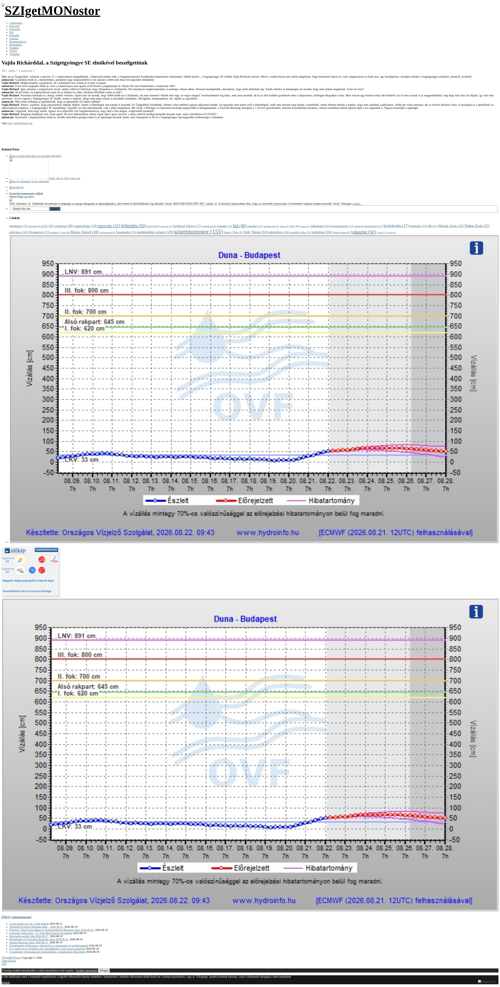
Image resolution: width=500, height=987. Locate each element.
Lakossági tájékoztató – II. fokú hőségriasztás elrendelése (40, 933)
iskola (284, 226)
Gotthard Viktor (187, 226)
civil (9, 123)
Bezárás (6, 982)
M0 (433, 226)
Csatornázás (15, 22)
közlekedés (396, 226)
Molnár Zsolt (451, 226)
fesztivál (153, 226)
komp (359, 226)
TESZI (13, 51)
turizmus (322, 232)
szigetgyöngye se (23, 123)
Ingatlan (13, 38)
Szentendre (126, 232)
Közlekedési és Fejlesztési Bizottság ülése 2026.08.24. (39, 939)
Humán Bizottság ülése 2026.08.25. (29, 942)
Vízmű (381, 233)
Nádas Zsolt (476, 226)
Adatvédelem (9, 960)
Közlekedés (15, 44)
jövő (294, 226)
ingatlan (255, 226)
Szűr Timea (255, 232)
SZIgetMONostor (11, 957)
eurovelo (108, 226)
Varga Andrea (341, 232)
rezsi (66, 232)
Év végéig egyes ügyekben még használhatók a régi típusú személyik (47, 948)
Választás (14, 54)
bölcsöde (34, 226)
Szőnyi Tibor (233, 232)
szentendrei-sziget (155, 232)
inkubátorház (271, 226)
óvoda (391, 233)
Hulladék (14, 35)
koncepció (373, 226)
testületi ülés (300, 232)
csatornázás (85, 226)
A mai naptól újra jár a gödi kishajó (29, 923)
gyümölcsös (209, 226)
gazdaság (166, 226)
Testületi (14, 48)
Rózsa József (85, 232)
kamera (305, 226)
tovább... (357, 203)
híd (239, 225)
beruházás (18, 226)
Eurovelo (14, 26)
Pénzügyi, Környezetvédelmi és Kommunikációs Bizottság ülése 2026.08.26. (51, 930)
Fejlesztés (14, 29)
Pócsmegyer (39, 232)
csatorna (63, 226)
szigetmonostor (198, 231)
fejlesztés (133, 225)
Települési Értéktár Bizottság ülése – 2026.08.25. (36, 926)
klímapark (320, 226)
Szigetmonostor (21, 917)
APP (4, 964)
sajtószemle (107, 232)
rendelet (55, 232)
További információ (86, 970)
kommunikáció (342, 226)
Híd (11, 32)
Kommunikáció (17, 41)
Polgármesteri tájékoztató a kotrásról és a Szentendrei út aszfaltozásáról (48, 945)
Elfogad (104, 970)
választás (363, 231)
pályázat (18, 232)
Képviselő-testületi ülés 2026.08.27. (29, 936)
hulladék (224, 226)
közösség (418, 226)
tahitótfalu (278, 232)
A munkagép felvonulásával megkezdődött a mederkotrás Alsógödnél (47, 951)
